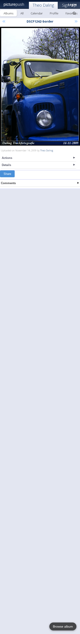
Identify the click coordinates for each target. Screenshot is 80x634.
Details (6, 165)
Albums (8, 13)
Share (7, 173)
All (22, 13)
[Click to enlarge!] (40, 86)
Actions (7, 158)
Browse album (63, 626)
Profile (54, 13)
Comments (8, 183)
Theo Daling (43, 5)
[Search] (74, 13)
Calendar (37, 13)
